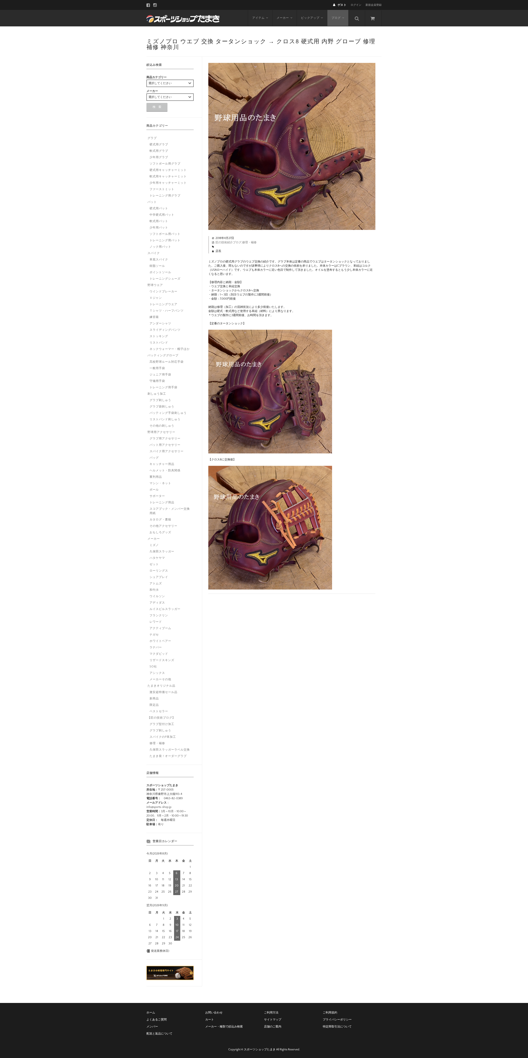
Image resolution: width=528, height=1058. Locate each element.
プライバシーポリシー (337, 1019)
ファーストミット (162, 189)
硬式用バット (159, 208)
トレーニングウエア (163, 304)
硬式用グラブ (159, 144)
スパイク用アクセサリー (167, 451)
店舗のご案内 (272, 1026)
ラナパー (156, 647)
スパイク (153, 253)
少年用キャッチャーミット (168, 183)
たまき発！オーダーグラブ (168, 756)
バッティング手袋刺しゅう (168, 413)
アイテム (258, 18)
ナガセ (154, 634)
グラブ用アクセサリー (165, 438)
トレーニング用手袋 (163, 387)
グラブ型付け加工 (162, 724)
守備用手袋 (157, 381)
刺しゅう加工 (156, 393)
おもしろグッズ (160, 532)
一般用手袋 (157, 368)
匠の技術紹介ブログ (229, 242)
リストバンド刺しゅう (165, 419)
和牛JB (154, 590)
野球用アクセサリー (161, 432)
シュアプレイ (159, 577)
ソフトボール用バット (165, 234)
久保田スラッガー (162, 551)
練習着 (154, 317)
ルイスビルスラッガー (165, 609)
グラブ (152, 138)
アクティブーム (160, 628)
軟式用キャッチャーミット (168, 176)
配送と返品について (159, 1033)
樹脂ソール (157, 266)
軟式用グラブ (159, 151)
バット (152, 202)
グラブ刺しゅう (160, 400)
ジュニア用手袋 (160, 374)
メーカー (283, 18)
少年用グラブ (159, 157)
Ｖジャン (156, 298)
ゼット (154, 564)
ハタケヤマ (157, 558)
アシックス (157, 673)
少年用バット (159, 227)
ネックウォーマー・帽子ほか (170, 349)
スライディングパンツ (165, 330)
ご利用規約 (330, 1012)
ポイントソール (160, 272)
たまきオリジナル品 (161, 685)
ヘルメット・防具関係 (165, 470)
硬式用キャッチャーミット (168, 170)
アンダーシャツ (160, 323)
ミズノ (154, 545)
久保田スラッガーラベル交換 (170, 749)
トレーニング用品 (162, 502)
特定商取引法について (337, 1026)
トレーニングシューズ (165, 278)
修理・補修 (249, 242)
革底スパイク (159, 259)
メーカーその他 (160, 679)
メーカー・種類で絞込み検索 (224, 1026)
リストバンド (159, 342)
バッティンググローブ (162, 355)
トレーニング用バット (165, 240)
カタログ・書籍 (160, 519)
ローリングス (159, 570)
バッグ (154, 457)
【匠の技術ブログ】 (161, 717)
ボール (154, 489)
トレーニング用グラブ (165, 195)
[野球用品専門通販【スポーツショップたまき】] (182, 18)
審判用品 (156, 477)
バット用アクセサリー (165, 445)
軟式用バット (159, 221)
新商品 (154, 698)
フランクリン (159, 615)
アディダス (157, 602)
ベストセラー (159, 711)
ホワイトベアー (160, 641)
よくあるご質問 (156, 1019)
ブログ (336, 18)
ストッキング (159, 336)
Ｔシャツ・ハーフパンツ (167, 310)
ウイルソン (157, 596)
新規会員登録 (373, 5)
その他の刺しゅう (162, 425)
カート (209, 1019)
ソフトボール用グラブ (165, 163)
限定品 (154, 705)
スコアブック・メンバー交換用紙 (170, 511)
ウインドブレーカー (163, 291)
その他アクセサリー (163, 526)
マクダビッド (159, 654)
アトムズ (156, 583)
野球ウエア (155, 285)
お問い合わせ (214, 1012)
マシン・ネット (160, 483)
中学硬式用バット (162, 215)
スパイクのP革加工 (163, 737)
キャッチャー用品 (162, 464)
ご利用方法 (271, 1012)
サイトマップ (272, 1019)
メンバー (152, 1026)
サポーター (157, 496)
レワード (156, 622)
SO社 (153, 666)
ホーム (150, 1012)
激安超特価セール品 (163, 692)
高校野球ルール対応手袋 (167, 362)
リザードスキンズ (162, 660)
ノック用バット (160, 246)
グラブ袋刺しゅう (162, 406)
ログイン (356, 5)
